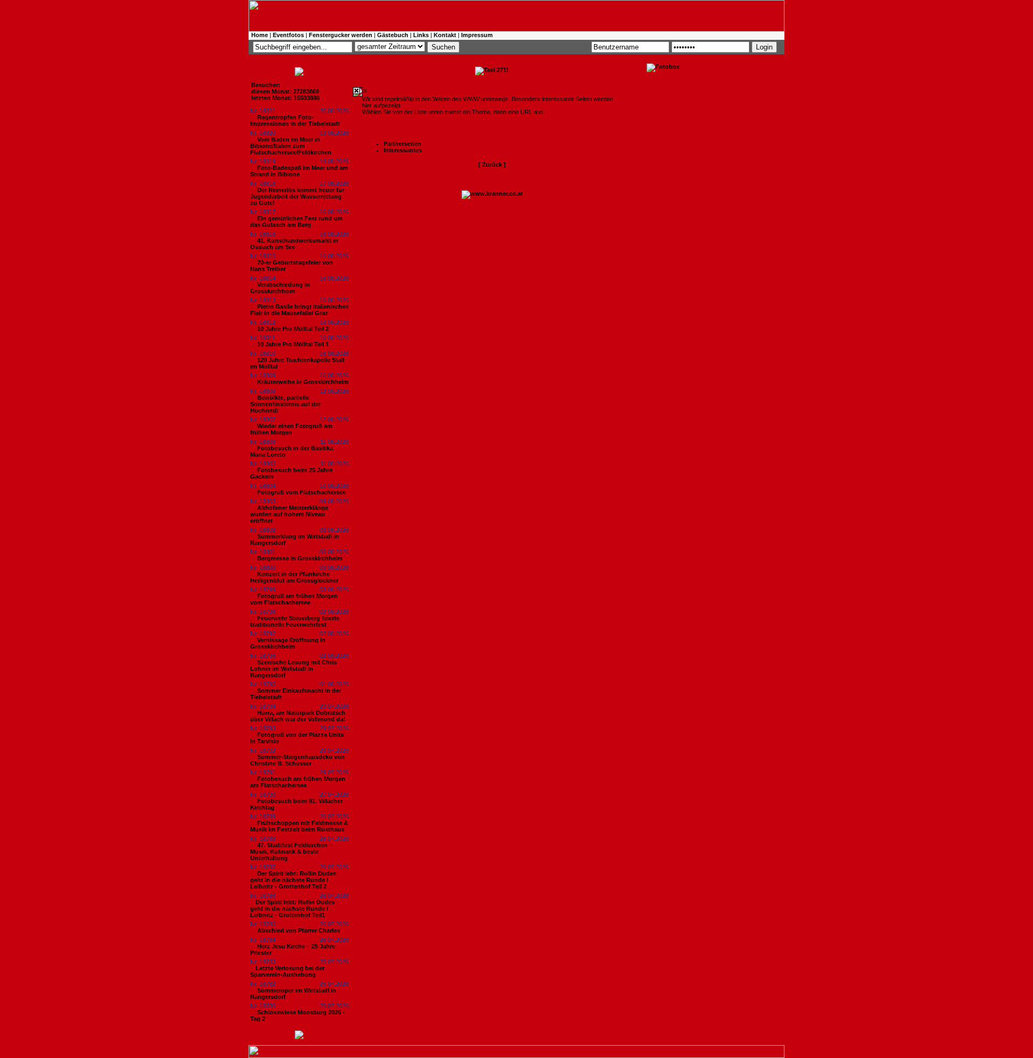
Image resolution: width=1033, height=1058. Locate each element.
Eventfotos (288, 35)
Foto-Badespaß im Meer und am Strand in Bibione (299, 171)
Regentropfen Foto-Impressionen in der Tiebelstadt (295, 120)
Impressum (477, 35)
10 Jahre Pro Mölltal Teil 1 (293, 344)
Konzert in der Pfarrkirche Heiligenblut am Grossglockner (294, 577)
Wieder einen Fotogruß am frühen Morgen (291, 429)
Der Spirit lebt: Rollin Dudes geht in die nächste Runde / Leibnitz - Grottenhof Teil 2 (293, 880)
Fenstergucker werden (340, 35)
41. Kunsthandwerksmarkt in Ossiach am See (294, 243)
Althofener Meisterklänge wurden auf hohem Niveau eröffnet (289, 514)
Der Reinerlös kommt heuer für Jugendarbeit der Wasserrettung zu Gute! (297, 196)
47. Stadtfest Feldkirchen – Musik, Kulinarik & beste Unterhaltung (291, 851)
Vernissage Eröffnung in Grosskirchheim (288, 643)
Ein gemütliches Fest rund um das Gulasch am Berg (296, 221)
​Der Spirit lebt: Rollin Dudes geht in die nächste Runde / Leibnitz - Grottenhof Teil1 (292, 908)
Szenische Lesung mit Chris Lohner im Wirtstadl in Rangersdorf (293, 668)
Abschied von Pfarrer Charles (298, 930)
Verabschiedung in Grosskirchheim (280, 287)
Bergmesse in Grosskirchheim (300, 558)
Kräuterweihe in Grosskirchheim (303, 382)
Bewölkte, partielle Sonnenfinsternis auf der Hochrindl (285, 404)
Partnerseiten (402, 143)
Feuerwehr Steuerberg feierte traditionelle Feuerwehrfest (294, 621)
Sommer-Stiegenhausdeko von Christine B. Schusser (297, 760)
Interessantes (403, 150)
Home (259, 35)
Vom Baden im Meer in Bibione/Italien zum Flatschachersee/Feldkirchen (290, 145)
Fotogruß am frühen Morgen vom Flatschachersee (294, 599)
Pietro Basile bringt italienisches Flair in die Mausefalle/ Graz (299, 309)
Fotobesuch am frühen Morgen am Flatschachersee (297, 782)
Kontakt (445, 35)
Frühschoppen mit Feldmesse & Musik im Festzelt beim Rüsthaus (299, 826)
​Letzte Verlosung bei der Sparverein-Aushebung (287, 971)
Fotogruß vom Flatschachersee (301, 492)
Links (421, 35)
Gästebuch (392, 35)
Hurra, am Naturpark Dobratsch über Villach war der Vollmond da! (297, 715)
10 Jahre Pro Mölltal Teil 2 (293, 328)
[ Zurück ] (492, 164)
